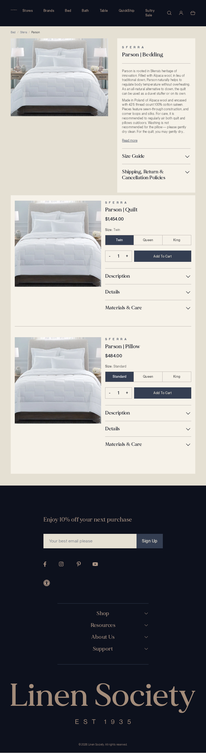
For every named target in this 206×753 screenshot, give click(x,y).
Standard (119, 377)
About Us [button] (103, 637)
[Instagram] (61, 564)
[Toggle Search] (169, 13)
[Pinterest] (79, 564)
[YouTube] (95, 564)
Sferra (23, 32)
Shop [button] (103, 613)
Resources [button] (103, 625)
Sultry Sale (149, 13)
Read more (129, 140)
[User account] (181, 13)
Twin (119, 240)
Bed (68, 11)
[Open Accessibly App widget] (46, 583)
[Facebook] (44, 564)
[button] (156, 156)
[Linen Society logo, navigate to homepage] (14, 9)
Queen (148, 240)
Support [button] (103, 649)
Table (104, 11)
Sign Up (149, 540)
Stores (28, 11)
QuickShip (127, 11)
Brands (48, 11)
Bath (85, 11)
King (176, 240)
